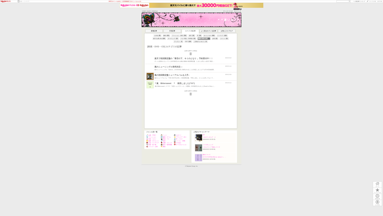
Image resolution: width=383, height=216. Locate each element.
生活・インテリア (24, 1)
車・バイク (179, 139)
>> (359, 1)
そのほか (178, 143)
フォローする (377, 192)
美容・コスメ (152, 139)
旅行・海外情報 (167, 144)
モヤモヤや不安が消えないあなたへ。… (214, 157)
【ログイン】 (237, 11)
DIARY (149, 11)
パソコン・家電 (180, 141)
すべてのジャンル (181, 144)
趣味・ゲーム (167, 137)
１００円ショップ (208, 145)
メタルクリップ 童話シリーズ (211, 147)
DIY (204, 135)
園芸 (164, 146)
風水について (206, 154)
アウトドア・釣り (181, 137)
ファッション (152, 137)
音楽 (164, 141)
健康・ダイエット (153, 141)
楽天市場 (379, 1)
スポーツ (178, 135)
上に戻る (377, 205)
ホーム (377, 186)
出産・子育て (152, 135)
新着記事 (377, 199)
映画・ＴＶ (166, 139)
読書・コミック (167, 143)
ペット (165, 135)
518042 (236, 9)
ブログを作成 (372, 1)
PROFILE (155, 11)
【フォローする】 (228, 11)
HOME (144, 11)
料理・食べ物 (152, 144)
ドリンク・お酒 (152, 146)
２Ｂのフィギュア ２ (209, 137)
